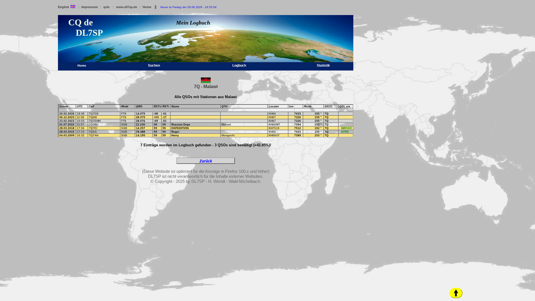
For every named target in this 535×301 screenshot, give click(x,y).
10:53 (80, 120)
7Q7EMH (95, 120)
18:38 (80, 113)
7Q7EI (93, 128)
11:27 (80, 124)
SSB (124, 124)
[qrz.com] (340, 113)
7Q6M (93, 117)
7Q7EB (93, 113)
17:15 (80, 131)
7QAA (93, 131)
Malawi (226, 124)
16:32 (80, 135)
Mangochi (228, 135)
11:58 (80, 117)
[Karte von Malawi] (206, 82)
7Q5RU (93, 124)
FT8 (123, 113)
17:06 (80, 128)
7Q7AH (93, 135)
